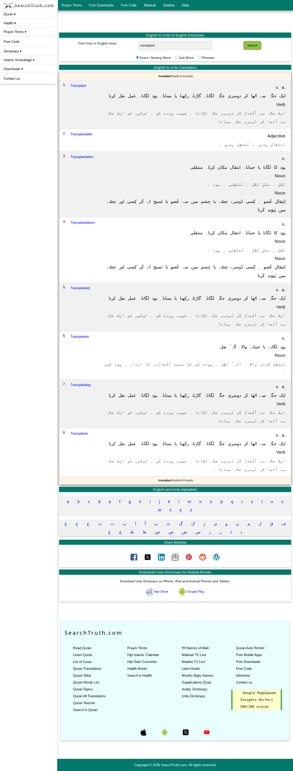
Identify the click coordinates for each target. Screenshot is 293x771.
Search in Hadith (139, 675)
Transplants (79, 433)
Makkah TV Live (194, 655)
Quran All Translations (89, 696)
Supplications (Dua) (196, 682)
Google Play (195, 591)
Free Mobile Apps (249, 655)
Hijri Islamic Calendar (143, 655)
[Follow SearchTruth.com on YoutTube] (206, 732)
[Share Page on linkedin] (162, 557)
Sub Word (186, 58)
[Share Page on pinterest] (189, 557)
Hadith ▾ (10, 23)
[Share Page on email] (175, 557)
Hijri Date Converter (142, 662)
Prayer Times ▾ (15, 32)
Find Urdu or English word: (97, 43)
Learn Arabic (191, 668)
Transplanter (80, 336)
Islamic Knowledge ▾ (19, 60)
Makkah (150, 5)
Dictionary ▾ (13, 51)
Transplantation (82, 157)
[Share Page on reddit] (203, 557)
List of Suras (82, 662)
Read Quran (82, 648)
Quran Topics (83, 689)
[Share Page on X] (148, 557)
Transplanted (80, 288)
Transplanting (80, 385)
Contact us (12, 78)
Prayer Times (72, 5)
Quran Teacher (84, 703)
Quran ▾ (10, 14)
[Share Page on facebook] (134, 557)
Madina (168, 5)
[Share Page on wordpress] (216, 557)
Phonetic (208, 58)
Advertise (243, 675)
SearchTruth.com (33, 5)
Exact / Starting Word (155, 58)
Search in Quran (85, 710)
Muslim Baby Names (197, 675)
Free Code (129, 5)
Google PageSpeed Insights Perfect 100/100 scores (258, 700)
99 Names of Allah (195, 648)
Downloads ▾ (13, 69)
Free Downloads (101, 5)
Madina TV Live (193, 662)
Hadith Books (137, 668)
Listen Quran (82, 655)
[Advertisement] (175, 21)
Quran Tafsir (82, 675)
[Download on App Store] (144, 732)
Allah (185, 5)
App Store (161, 591)
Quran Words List (86, 682)
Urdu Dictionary (193, 696)
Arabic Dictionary (194, 689)
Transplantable (81, 134)
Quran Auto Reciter (250, 648)
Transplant (78, 85)
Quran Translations (87, 668)
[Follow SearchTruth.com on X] (186, 732)
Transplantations (83, 222)
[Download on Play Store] (165, 732)
